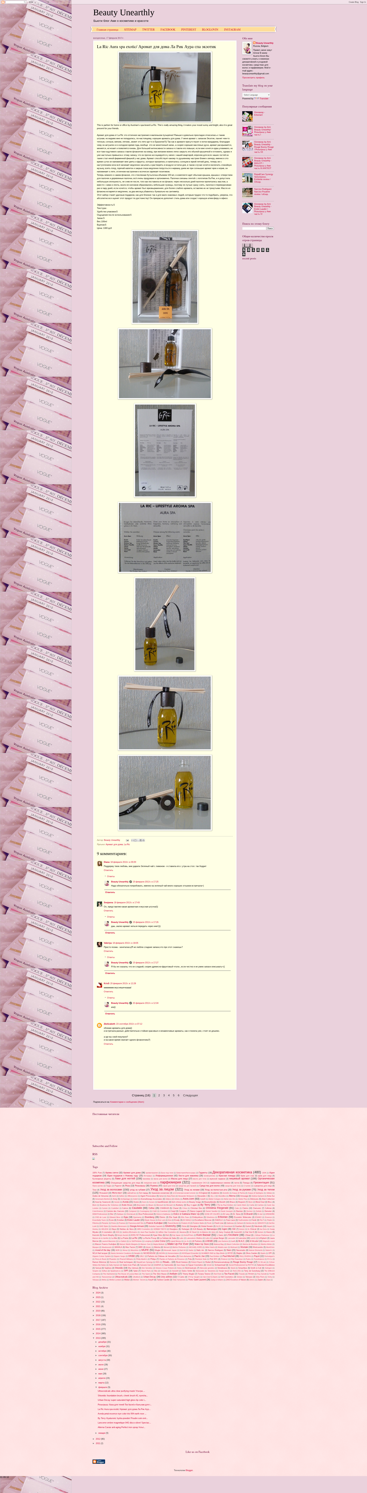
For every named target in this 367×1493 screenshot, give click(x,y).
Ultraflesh (136, 1277)
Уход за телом (266, 1189)
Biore (250, 1202)
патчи (236, 1183)
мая (100, 1373)
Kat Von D (249, 1232)
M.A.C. (241, 1241)
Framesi (122, 1223)
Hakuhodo (258, 1226)
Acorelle (225, 1193)
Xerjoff (151, 1280)
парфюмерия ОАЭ (199, 1183)
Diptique (120, 1214)
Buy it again (192, 1205)
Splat (135, 1271)
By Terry (205, 1204)
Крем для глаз (247, 1176)
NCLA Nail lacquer (100, 1253)
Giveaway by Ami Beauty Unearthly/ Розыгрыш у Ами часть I (262, 131)
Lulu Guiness (223, 1241)
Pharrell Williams (126, 1259)
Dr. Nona (236, 1214)
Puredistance (259, 1259)
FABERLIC (219, 1220)
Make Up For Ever (178, 1244)
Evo (169, 1220)
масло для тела (199, 1179)
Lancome (242, 1238)
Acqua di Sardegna (255, 1193)
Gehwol (240, 1223)
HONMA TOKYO (160, 1229)
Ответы (111, 876)
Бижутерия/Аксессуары (186, 1173)
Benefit (222, 1202)
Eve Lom (161, 1220)
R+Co (269, 1259)
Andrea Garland (257, 1196)
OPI (270, 1253)
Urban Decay (149, 1277)
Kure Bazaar (203, 1234)
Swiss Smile (187, 1271)
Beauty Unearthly (123, 12)
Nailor (191, 1250)
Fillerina (95, 1223)
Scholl (209, 1265)
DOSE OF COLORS (212, 1214)
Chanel (175, 1208)
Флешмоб (103, 1193)
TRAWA (251, 1274)
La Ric (127, 844)
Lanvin (253, 1238)
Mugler (158, 1250)
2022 (98, 1302)
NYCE (230, 1253)
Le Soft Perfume (135, 1241)
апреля (102, 1378)
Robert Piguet (196, 1262)
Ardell (135, 1199)
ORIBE (131, 1256)
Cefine (152, 1208)
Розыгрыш (140, 1186)
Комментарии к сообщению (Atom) (127, 1102)
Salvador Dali (145, 1265)
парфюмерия (170, 1182)
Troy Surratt (261, 1274)
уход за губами (137, 1190)
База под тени (167, 1173)
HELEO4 (104, 1229)
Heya (114, 1229)
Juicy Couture (224, 1232)
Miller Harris (210, 1247)
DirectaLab (131, 1214)
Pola (190, 1259)
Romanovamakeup (222, 1262)
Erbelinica (210, 1217)
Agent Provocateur (148, 1196)
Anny (115, 1199)
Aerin (114, 1196)
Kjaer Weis (157, 1235)
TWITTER (148, 29)
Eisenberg (149, 1217)
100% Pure (97, 1173)
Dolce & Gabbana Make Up (186, 1214)
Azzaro (152, 1202)
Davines (239, 1211)
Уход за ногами (192, 1190)
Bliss (270, 1202)
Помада (246, 1183)
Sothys (104, 1271)
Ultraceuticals (121, 1277)
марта (101, 1383)
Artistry (177, 1199)
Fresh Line (219, 1223)
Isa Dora (263, 1229)
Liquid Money (175, 1241)
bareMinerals (163, 1202)
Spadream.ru (115, 1271)
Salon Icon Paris (130, 1265)
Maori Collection (233, 1244)
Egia (126, 1217)
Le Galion (122, 1241)
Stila (155, 1271)
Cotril (155, 1211)
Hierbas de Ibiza (126, 1229)
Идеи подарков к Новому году (122, 1176)
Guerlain (238, 1226)
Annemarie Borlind (102, 1199)
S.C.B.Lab (262, 1262)
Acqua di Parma (238, 1193)
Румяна (154, 1186)
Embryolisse (197, 1217)
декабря (102, 1342)
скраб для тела (169, 1186)
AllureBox (222, 1196)
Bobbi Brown (127, 1205)
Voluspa (95, 1280)
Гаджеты (203, 1173)
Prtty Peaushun (237, 1259)
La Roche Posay (149, 1238)
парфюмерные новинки (220, 1183)
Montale (244, 1247)
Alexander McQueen (186, 1196)
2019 (98, 1311)
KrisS (106, 983)
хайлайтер (131, 1193)
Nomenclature (173, 1253)
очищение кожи (150, 1183)
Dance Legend (196, 1211)
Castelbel (115, 1208)
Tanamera (211, 1271)
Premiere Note (201, 1259)
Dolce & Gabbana (163, 1214)
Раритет (118, 1186)
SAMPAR (157, 1265)
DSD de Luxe (100, 1217)
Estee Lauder (133, 1220)
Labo (181, 1238)
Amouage (244, 1196)
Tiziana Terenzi (204, 1274)
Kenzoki (95, 1235)
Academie (215, 1193)
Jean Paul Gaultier (147, 1232)
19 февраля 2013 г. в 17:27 (145, 962)
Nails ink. (200, 1250)
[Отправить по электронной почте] (132, 840)
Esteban (120, 1220)
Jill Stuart (193, 1232)
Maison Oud (145, 1244)
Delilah (258, 1211)
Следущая (190, 1095)
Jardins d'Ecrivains (129, 1232)
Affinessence (132, 1196)
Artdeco (168, 1199)
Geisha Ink (250, 1223)
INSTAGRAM (232, 29)
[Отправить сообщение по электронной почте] (127, 840)
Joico (213, 1232)
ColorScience (97, 1211)
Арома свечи (111, 1173)
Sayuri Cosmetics (195, 1265)
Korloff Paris (188, 1235)
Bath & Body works (179, 1202)
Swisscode (200, 1271)
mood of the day (103, 1250)
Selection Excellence (266, 1265)
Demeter (268, 1211)
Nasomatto (240, 1250)
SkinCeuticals (190, 1268)
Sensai (98, 1268)
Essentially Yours (99, 1220)
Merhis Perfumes (179, 1247)
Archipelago (125, 1199)
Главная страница (107, 29)
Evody (177, 1220)
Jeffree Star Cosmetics (167, 1232)
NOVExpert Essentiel (190, 1253)
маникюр (146, 1179)
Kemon (260, 1232)
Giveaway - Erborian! (259, 113)
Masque (95, 1247)
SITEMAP (130, 29)
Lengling (148, 1241)
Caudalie (137, 1208)
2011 (98, 1443)
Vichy (270, 1277)
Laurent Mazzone (109, 1241)
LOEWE (209, 1241)
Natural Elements (255, 1250)
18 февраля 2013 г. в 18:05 (125, 943)
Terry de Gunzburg (252, 1271)
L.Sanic (220, 1235)
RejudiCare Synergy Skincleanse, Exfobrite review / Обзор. (263, 178)
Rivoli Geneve (182, 1262)
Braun (151, 1205)
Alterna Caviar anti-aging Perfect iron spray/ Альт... (121, 1427)
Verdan (239, 1277)
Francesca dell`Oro (135, 1223)
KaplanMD (238, 1232)
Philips (153, 1259)
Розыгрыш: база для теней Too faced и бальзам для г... (125, 1404)
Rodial (208, 1262)
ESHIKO (258, 1217)
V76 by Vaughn (194, 1277)
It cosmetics (107, 1232)
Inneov (242, 1229)
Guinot (248, 1226)
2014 (98, 1333)
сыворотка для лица (263, 1186)
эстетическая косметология (184, 1193)
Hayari (269, 1226)
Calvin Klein (241, 1205)
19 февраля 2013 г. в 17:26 (145, 922)
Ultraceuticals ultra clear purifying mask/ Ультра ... (121, 1391)
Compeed (132, 1211)
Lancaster (231, 1238)
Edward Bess (115, 1217)
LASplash (263, 1238)
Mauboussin (107, 1247)
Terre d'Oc (237, 1271)
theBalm (173, 1274)
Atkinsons (254, 1199)
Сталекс (247, 1186)
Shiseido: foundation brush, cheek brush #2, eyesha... (123, 1395)
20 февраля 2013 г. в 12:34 (145, 1003)
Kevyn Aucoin (122, 1235)
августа (102, 1360)
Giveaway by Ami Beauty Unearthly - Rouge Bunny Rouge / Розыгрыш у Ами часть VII (264, 147)
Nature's (269, 1250)
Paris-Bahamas (185, 1256)
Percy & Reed (100, 1259)
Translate (264, 98)
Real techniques (126, 1262)
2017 (98, 1320)
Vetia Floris (260, 1277)
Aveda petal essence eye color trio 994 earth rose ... (122, 1414)
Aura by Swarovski (103, 1202)
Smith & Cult (256, 1268)
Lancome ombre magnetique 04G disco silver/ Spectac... (124, 1423)
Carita (251, 1205)
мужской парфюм (217, 1179)
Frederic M (185, 1223)
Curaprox (183, 1211)
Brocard (169, 1205)
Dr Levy (226, 1214)
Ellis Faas (185, 1217)
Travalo (242, 1274)
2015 (98, 1329)
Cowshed (163, 1211)
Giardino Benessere (119, 1226)
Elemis (162, 1217)
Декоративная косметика (232, 1172)
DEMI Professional (99, 1214)
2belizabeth (109, 1024)
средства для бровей (187, 1186)
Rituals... (167, 1262)
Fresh (209, 1223)
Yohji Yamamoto (179, 1280)
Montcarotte (258, 1247)
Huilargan (185, 1229)
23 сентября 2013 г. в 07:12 (129, 1024)
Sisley (179, 1268)
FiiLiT (262, 1220)
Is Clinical (252, 1229)
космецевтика (209, 1176)
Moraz (125, 1250)
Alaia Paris (171, 1196)
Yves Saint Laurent (197, 1280)
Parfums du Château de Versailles (162, 1256)
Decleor (249, 1211)
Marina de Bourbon (250, 1244)
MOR (118, 1250)
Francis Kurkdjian (154, 1223)
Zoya (268, 1280)
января (102, 1433)
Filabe (269, 1220)
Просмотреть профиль (253, 77)
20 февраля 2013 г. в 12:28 (123, 983)
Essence (268, 1217)
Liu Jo (186, 1241)
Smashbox (242, 1268)
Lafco (207, 1238)
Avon (144, 1202)
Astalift (202, 1199)
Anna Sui (271, 1196)
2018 (98, 1315)
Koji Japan (176, 1235)
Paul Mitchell (229, 1256)
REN (157, 1262)
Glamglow (194, 1226)
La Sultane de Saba (168, 1238)
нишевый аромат (239, 1178)
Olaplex (239, 1253)
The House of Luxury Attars (128, 1274)
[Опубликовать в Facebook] (140, 840)
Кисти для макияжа (188, 1176)
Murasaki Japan (170, 1250)
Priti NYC (214, 1259)
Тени (94, 1190)
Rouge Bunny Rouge (243, 1262)
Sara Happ (181, 1265)
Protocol (224, 1259)
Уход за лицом (162, 1189)
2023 (98, 1297)
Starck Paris (146, 1271)
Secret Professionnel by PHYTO (241, 1265)
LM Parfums (197, 1241)
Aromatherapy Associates (151, 1199)
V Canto (180, 1277)
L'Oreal (247, 1235)
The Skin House (159, 1274)
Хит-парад (143, 1193)
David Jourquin (227, 1211)
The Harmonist (109, 1274)
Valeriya (108, 943)
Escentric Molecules (242, 1217)
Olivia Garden (251, 1253)
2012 (98, 1439)
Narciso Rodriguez (215, 1250)
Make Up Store (202, 1244)
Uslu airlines (166, 1277)
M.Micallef (254, 1241)
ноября (102, 1346)
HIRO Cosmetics (143, 1229)
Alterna (232, 1196)
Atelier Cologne (214, 1199)
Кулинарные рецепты (101, 1179)
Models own (222, 1247)
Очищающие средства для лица (125, 1183)
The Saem (146, 1274)
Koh (167, 1235)
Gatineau (230, 1223)
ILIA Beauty (198, 1229)
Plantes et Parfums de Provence (172, 1259)
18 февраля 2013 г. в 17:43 (127, 902)
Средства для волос (209, 1186)
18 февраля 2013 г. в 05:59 (123, 862)
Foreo (113, 1223)
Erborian (223, 1217)
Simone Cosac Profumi (165, 1268)
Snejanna (108, 902)
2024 (98, 1293)
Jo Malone (204, 1232)
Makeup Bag (219, 1244)
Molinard (234, 1247)
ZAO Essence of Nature (236, 1280)
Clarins (245, 1208)
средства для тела (233, 1186)
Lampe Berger (218, 1238)
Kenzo (269, 1232)
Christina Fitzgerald (217, 1208)
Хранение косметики (160, 1193)
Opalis (263, 1253)
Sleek (233, 1268)
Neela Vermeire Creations (121, 1253)
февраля (103, 1387)
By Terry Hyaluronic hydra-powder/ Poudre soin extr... (123, 1418)
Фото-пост (117, 1193)
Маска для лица (179, 1179)
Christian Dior (196, 1208)
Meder (148, 1247)
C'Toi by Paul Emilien (224, 1205)
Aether (121, 1196)
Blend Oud (260, 1202)
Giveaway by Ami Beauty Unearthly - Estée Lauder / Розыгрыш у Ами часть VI (263, 209)
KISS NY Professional (140, 1235)
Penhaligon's (269, 1256)
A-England (203, 1193)
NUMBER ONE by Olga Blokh (213, 1253)
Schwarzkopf (220, 1265)
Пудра (108, 1186)
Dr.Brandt (248, 1214)
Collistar (268, 1208)
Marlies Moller (266, 1244)
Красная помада (227, 1176)
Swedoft (175, 1271)
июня (101, 1369)
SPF (126, 1271)
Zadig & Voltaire (217, 1280)
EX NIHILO (187, 1220)
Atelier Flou (242, 1199)
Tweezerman (107, 1277)
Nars (229, 1250)
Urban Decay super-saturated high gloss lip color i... (122, 1400)
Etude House (150, 1220)
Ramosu (113, 1262)
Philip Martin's (141, 1259)
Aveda (126, 1202)
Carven (105, 1208)
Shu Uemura (133, 1268)
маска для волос (161, 1179)
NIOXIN (162, 1253)
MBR (140, 1247)
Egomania (137, 1217)
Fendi (254, 1220)
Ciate (237, 1208)
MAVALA (118, 1247)
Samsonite (168, 1265)
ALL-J (213, 1196)
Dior (111, 1214)
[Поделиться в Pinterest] (143, 840)
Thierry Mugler (188, 1274)
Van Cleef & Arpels (210, 1277)
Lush (233, 1241)
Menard (167, 1247)
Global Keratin (207, 1226)
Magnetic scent (269, 1241)
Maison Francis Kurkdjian (105, 1244)
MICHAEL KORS (195, 1247)
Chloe (184, 1208)
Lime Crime (160, 1241)
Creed (173, 1211)
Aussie (117, 1202)
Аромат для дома (114, 844)
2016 (98, 1324)
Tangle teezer (224, 1271)
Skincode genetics (207, 1268)
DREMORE (270, 1214)
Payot (256, 1256)
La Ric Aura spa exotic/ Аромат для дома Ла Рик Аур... (124, 1409)
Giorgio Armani (137, 1226)
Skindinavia (222, 1268)
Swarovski (165, 1271)
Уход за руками (241, 1189)
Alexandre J (202, 1196)
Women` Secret (139, 1280)
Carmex (260, 1205)
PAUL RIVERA (245, 1256)
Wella (104, 1280)
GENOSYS (261, 1223)
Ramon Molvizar (99, 1262)
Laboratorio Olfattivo (194, 1238)
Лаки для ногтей (125, 1178)
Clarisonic (257, 1208)
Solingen (268, 1268)
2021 (98, 1306)
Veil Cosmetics (227, 1277)
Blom (94, 1205)
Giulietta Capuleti (155, 1226)
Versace (249, 1277)
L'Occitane (233, 1234)
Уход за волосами (111, 1189)
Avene (136, 1202)
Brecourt (160, 1205)
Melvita (157, 1247)
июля (101, 1364)
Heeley (95, 1229)
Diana (107, 862)
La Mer (114, 1238)
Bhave (232, 1202)
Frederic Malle (198, 1223)
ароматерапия (152, 1173)
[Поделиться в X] (138, 840)
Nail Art (183, 1250)
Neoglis (137, 1253)
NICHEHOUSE (149, 1253)
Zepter (260, 1280)
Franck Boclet (173, 1223)
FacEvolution (243, 1220)
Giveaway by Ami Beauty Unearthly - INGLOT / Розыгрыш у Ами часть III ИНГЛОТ (263, 163)
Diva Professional (145, 1214)
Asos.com (188, 1198)
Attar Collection (268, 1199)
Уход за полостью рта (216, 1190)
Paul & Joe (199, 1256)
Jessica (182, 1232)
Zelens (252, 1280)
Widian (127, 1280)
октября (102, 1351)
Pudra (248, 1259)
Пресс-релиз (97, 1186)
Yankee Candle (163, 1280)
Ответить (108, 870)
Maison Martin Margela (129, 1244)
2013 (98, 1338)
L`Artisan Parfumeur (261, 1235)
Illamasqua (212, 1229)
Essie (111, 1220)
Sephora (108, 1268)
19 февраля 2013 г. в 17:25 (145, 882)
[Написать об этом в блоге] (135, 840)
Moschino (134, 1250)
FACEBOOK (168, 29)
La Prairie (124, 1238)
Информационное (164, 1176)
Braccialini (141, 1205)
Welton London (115, 1280)
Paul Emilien (214, 1256)
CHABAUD (164, 1208)
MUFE (145, 1250)
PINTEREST (188, 29)
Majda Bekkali (158, 1244)
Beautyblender (210, 1202)
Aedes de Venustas (100, 1196)
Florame (105, 1223)
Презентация (261, 1182)
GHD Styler (103, 1226)
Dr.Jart (259, 1214)
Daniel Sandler (212, 1211)
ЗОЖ (264, 1173)
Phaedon (112, 1259)
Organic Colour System (101, 1256)
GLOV (218, 1226)
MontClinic (270, 1247)
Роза (127, 1186)
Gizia (184, 1226)
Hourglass (174, 1229)
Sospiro (95, 1271)
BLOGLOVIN (210, 29)
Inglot (224, 1229)
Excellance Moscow (203, 1220)
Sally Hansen (114, 1265)
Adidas (269, 1193)
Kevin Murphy (108, 1235)
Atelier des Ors (229, 1199)
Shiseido (119, 1268)
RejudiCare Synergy (144, 1262)
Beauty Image (195, 1202)
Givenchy (170, 1226)
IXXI (117, 1232)
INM (234, 1229)
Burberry (179, 1205)
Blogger (189, 1470)
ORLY (142, 1256)
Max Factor (130, 1247)
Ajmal (161, 1196)
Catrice (125, 1208)
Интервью (148, 1176)
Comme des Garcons (115, 1211)
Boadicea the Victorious (109, 1205)
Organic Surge (119, 1256)
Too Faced (229, 1274)
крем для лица (265, 1176)
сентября (103, 1355)
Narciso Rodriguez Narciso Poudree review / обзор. (263, 191)
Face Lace (230, 1220)
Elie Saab (173, 1217)
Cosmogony (144, 1211)
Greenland (228, 1226)
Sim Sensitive (147, 1268)
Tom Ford (217, 1274)
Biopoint (241, 1202)
